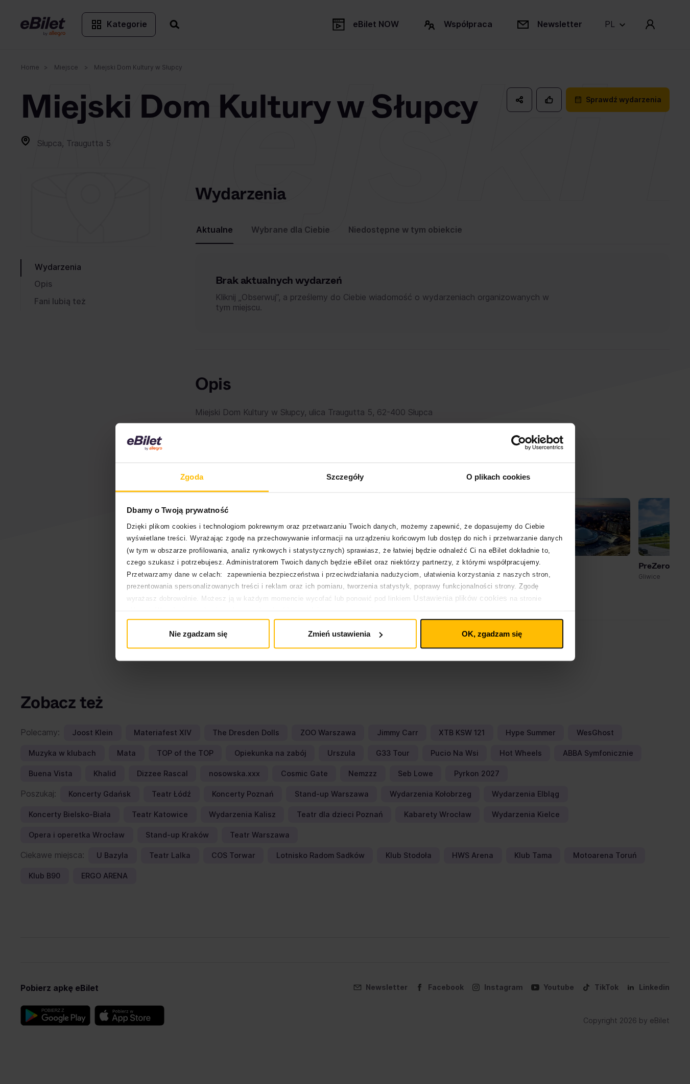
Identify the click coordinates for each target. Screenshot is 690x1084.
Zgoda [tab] (191, 476)
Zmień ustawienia (339, 633)
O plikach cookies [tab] (498, 476)
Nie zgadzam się (198, 633)
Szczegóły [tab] (345, 476)
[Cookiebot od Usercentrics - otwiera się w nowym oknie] (518, 442)
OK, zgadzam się (492, 633)
